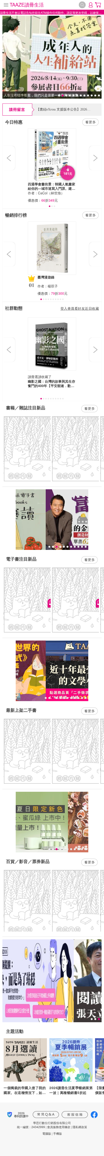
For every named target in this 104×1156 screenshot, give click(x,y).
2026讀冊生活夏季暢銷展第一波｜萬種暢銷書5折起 (71, 1090)
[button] (9, 158)
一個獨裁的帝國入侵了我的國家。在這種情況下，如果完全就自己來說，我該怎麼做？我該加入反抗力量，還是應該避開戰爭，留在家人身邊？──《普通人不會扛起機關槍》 (25, 1090)
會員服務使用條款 (58, 1127)
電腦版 (46, 1133)
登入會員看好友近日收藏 (79, 308)
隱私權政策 (80, 1127)
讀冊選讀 (34, 376)
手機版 (57, 1133)
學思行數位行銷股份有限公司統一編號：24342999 (44, 1125)
